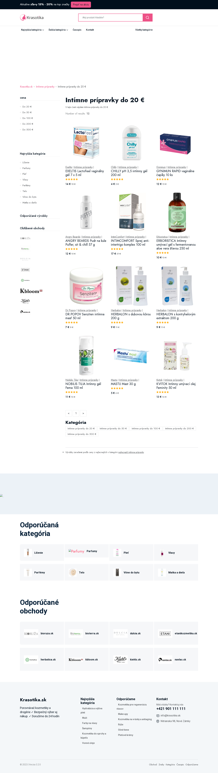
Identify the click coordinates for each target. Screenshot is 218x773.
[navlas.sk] (165, 659)
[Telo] (73, 572)
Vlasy (25, 179)
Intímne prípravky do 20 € (81, 428)
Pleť (24, 174)
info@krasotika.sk (170, 715)
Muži (84, 718)
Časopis (77, 30)
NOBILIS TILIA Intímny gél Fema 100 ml (83, 386)
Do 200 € (28, 124)
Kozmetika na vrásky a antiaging (135, 719)
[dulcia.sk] (120, 633)
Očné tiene (123, 730)
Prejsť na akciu (81, 4)
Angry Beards (72, 237)
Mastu (114, 380)
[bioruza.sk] (31, 633)
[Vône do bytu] (117, 572)
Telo (25, 191)
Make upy (123, 714)
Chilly (114, 167)
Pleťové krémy (125, 735)
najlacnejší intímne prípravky (131, 452)
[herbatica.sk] (31, 659)
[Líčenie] (28, 552)
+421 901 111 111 (171, 709)
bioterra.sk (92, 633)
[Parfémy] (28, 572)
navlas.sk (180, 659)
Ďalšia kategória (57, 30)
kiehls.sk (135, 659)
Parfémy (26, 185)
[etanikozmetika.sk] (165, 633)
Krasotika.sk (26, 86)
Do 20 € (27, 106)
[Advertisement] (109, 57)
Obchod (153, 764)
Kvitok (159, 380)
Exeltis (68, 167)
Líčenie (26, 162)
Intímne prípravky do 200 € (179, 428)
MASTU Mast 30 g (123, 384)
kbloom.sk (91, 659)
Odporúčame (191, 764)
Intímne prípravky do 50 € (113, 428)
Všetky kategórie (144, 30)
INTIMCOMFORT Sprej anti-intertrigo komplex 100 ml (130, 242)
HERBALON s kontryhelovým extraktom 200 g (175, 316)
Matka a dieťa (30, 202)
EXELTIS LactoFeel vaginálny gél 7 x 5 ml (84, 173)
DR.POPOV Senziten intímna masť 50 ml (84, 316)
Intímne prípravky (45, 86)
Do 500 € (28, 129)
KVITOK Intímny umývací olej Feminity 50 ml (176, 386)
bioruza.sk (47, 633)
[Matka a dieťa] (162, 572)
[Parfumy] (76, 551)
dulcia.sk (135, 633)
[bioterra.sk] (76, 633)
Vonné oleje (88, 743)
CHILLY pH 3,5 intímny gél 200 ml (129, 173)
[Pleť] (117, 552)
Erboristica (162, 237)
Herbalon (116, 310)
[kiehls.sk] (120, 659)
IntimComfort (117, 237)
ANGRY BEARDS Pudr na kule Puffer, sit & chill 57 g (85, 242)
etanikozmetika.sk (186, 633)
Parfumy (26, 168)
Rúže (120, 724)
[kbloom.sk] (76, 659)
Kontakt (90, 30)
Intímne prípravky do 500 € (82, 434)
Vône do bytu (29, 197)
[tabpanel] (131, 264)
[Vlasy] (162, 552)
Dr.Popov (70, 310)
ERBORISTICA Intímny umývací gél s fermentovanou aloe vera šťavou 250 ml (176, 244)
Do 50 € (27, 112)
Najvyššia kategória (31, 30)
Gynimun (161, 167)
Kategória (170, 764)
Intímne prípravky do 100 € (146, 428)
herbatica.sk (48, 659)
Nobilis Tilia (71, 380)
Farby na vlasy (89, 723)
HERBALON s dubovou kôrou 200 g (131, 316)
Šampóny (87, 728)
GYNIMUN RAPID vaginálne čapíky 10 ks (175, 173)
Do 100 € (28, 118)
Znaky (161, 764)
